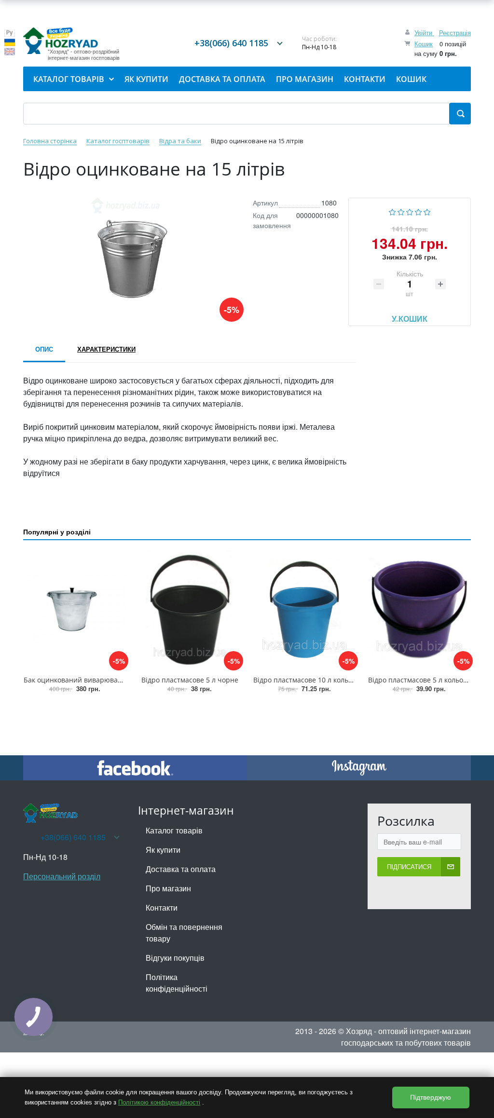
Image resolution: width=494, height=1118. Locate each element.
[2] (401, 211)
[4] (418, 211)
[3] (409, 211)
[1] (392, 211)
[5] (427, 211)
